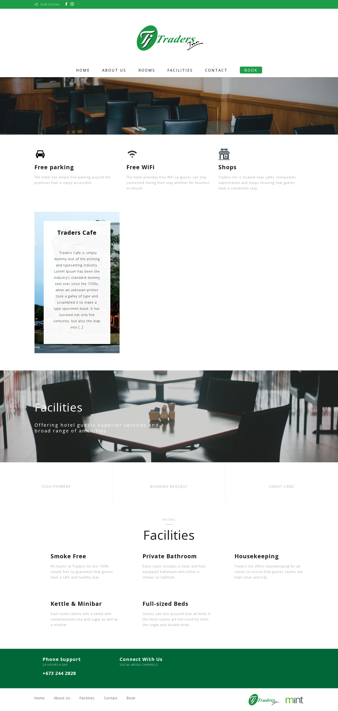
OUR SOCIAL (50, 4)
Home (83, 70)
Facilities (180, 70)
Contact (216, 70)
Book (251, 70)
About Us (114, 70)
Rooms (146, 70)
